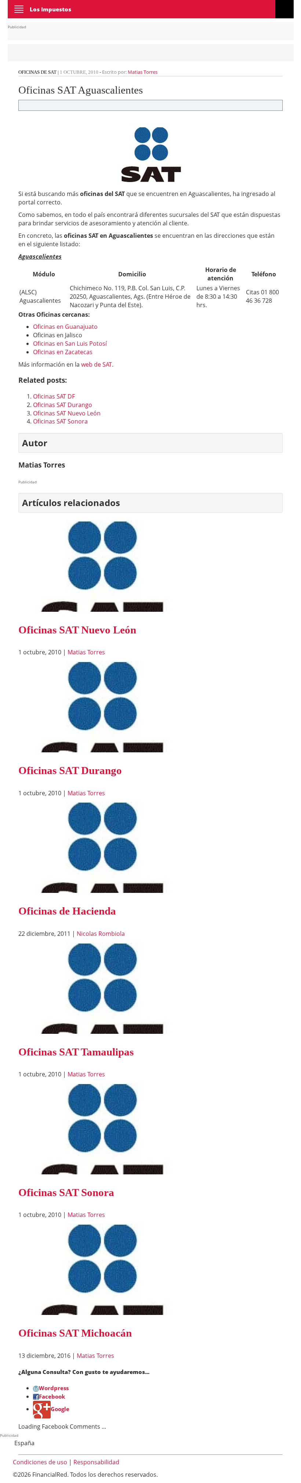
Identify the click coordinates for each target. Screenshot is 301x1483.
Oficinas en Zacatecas (63, 352)
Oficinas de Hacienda (67, 911)
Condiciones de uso (40, 1462)
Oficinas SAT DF (54, 396)
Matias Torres (142, 72)
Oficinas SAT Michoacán (75, 1333)
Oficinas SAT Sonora (60, 421)
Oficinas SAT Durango (62, 405)
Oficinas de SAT (37, 72)
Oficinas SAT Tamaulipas (76, 1052)
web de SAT (96, 364)
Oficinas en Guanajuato (65, 327)
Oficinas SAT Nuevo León (67, 413)
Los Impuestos (50, 9)
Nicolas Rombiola (101, 934)
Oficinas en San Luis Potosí (70, 343)
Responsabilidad (96, 1462)
